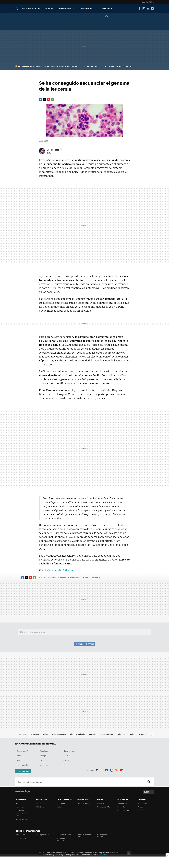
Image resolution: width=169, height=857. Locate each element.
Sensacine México (64, 834)
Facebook (139, 8)
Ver (86, 644)
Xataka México (21, 834)
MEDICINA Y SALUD (31, 8)
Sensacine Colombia (61, 839)
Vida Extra (40, 807)
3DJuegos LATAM (42, 834)
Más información (103, 854)
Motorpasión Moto (104, 807)
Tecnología (82, 66)
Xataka (18, 803)
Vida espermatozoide (125, 734)
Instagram (147, 8)
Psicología (44, 751)
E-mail (52, 99)
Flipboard (143, 8)
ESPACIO (49, 8)
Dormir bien (93, 734)
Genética (52, 577)
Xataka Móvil (21, 807)
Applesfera (20, 810)
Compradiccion (123, 810)
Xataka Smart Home (21, 815)
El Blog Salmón (143, 803)
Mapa (61, 66)
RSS (117, 770)
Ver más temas (23, 771)
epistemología (22, 765)
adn (86, 577)
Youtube (152, 8)
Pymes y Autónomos (142, 808)
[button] (54, 149)
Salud (65, 755)
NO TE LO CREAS (104, 8)
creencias (44, 765)
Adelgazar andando (77, 734)
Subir (146, 792)
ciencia (66, 760)
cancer (63, 577)
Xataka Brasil (21, 838)
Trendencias (122, 803)
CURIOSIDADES (86, 8)
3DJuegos (40, 803)
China (131, 66)
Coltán (46, 734)
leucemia (96, 577)
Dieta (92, 66)
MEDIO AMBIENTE (66, 8)
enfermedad (75, 577)
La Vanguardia (53, 570)
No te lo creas (69, 751)
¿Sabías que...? (22, 751)
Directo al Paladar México (84, 835)
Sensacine (61, 803)
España (122, 66)
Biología (43, 755)
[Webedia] (148, 1)
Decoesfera (121, 807)
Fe (41, 760)
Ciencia (53, 66)
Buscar (148, 782)
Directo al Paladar (84, 803)
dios (65, 765)
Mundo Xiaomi (21, 819)
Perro (113, 66)
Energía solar (102, 66)
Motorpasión (102, 803)
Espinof (59, 807)
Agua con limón (107, 734)
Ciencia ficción (40, 66)
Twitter (44, 99)
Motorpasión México (102, 835)
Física (18, 755)
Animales (70, 66)
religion (19, 760)
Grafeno (36, 734)
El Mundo (70, 570)
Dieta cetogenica (59, 734)
